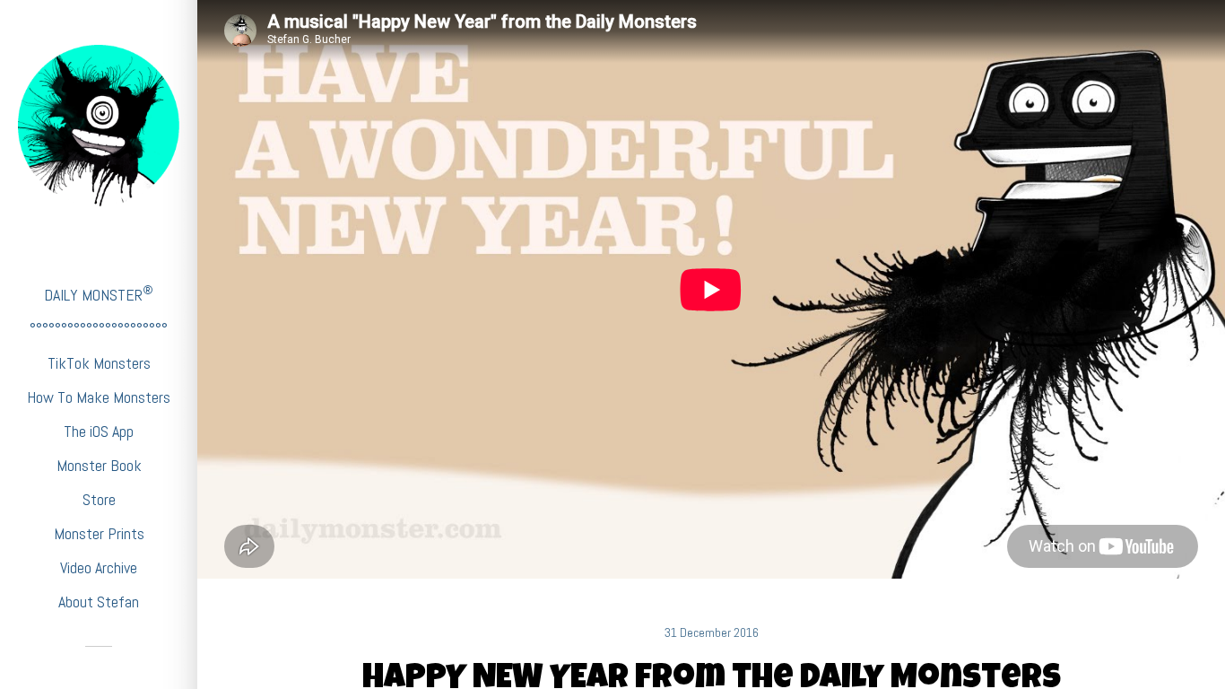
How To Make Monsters (98, 397)
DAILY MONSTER (98, 294)
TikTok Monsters (99, 363)
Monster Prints (99, 533)
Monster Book (99, 465)
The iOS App (99, 431)
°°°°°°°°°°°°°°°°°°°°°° (99, 328)
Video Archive (98, 567)
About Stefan (98, 601)
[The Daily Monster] (98, 125)
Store (99, 499)
